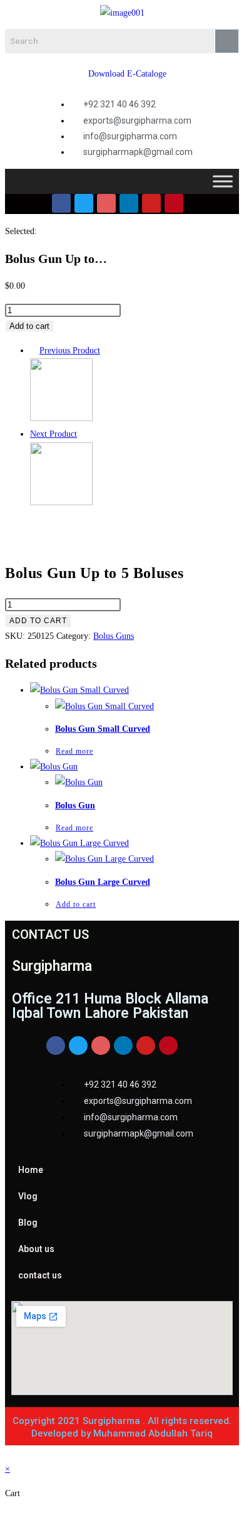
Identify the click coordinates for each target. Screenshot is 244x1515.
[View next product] (82, 434)
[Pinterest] (174, 203)
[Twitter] (83, 203)
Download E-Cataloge (127, 73)
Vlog (28, 1196)
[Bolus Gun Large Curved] (61, 502)
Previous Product (69, 350)
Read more (74, 751)
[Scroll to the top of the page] (8, 1453)
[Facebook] (61, 203)
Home (30, 1170)
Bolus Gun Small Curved (102, 729)
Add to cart (29, 326)
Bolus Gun (75, 805)
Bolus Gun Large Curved (102, 882)
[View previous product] (33, 350)
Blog (28, 1223)
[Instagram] (106, 203)
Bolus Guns (113, 636)
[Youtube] (151, 203)
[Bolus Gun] (61, 418)
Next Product (53, 434)
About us (36, 1249)
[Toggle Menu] (223, 182)
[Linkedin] (128, 203)
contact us (40, 1275)
